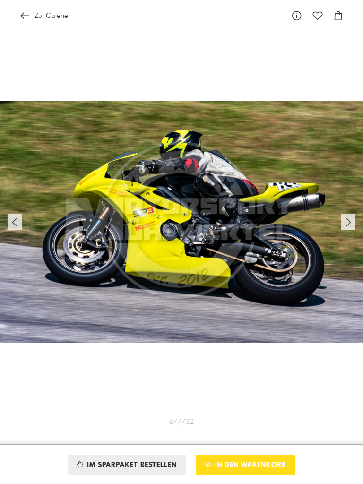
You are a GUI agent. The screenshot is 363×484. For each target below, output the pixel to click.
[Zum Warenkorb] (338, 15)
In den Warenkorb (249, 465)
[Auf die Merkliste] (317, 15)
